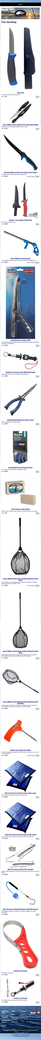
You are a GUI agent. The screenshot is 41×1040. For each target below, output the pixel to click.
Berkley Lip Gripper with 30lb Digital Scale (20, 372)
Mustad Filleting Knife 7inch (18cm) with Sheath (20, 172)
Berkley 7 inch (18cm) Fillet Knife (20, 220)
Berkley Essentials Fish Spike (20, 750)
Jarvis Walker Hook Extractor (20, 258)
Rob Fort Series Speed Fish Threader (20, 869)
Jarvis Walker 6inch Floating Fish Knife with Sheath (20, 125)
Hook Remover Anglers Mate (20, 340)
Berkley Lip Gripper (20, 998)
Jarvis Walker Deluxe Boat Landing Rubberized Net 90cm (20, 652)
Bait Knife (20, 93)
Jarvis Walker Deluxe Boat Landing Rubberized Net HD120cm (20, 702)
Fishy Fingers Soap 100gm (20, 509)
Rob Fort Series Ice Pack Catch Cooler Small (20, 834)
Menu (20, 4)
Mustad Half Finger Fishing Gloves (20, 467)
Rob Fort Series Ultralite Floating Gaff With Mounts (20, 909)
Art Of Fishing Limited (24, 1035)
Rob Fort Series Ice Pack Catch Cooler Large (20, 793)
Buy (37, 97)
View (37, 176)
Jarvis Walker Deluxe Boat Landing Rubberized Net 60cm (20, 579)
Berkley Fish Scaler (20, 971)
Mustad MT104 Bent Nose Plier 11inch (20, 420)
